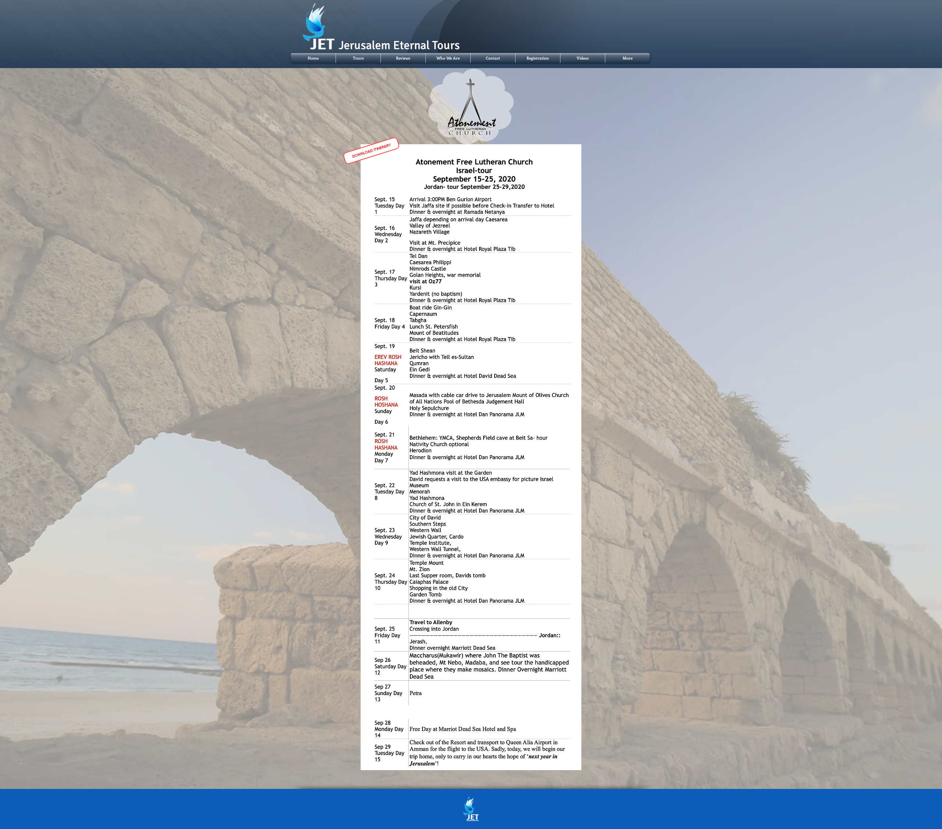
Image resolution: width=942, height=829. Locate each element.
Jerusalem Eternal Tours (399, 45)
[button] (358, 58)
